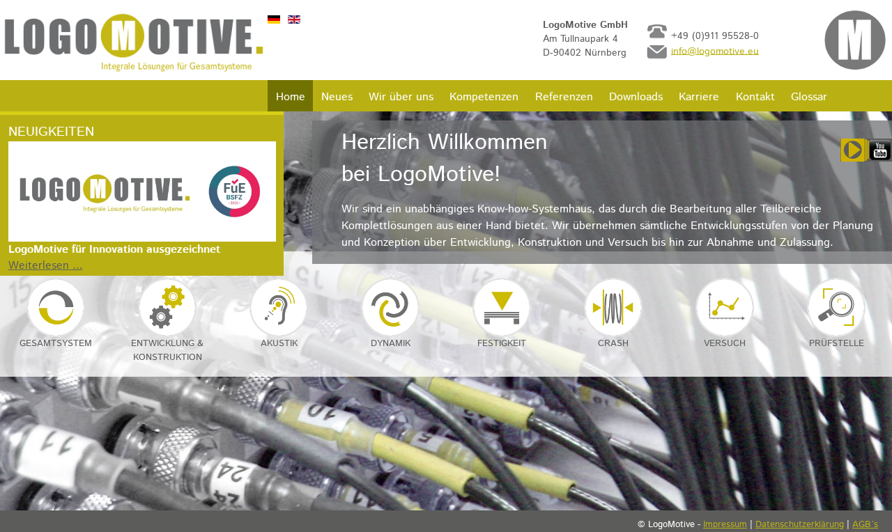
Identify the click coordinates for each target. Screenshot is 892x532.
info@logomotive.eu (715, 51)
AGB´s (865, 524)
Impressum (725, 524)
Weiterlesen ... (45, 266)
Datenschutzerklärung (799, 524)
